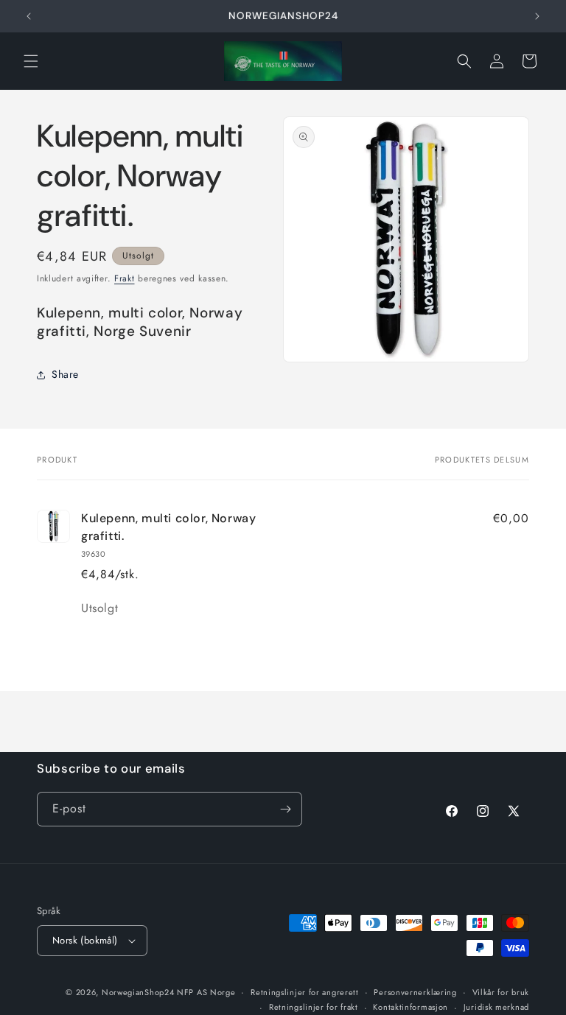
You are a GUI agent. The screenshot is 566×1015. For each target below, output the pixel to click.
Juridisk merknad (496, 1007)
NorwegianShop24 (139, 992)
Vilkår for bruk (501, 992)
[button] (31, 61)
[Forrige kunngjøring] (29, 16)
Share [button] (65, 374)
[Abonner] (285, 809)
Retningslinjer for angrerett (305, 992)
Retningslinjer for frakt (313, 1007)
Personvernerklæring (415, 992)
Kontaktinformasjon (410, 1007)
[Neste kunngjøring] (537, 16)
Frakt (124, 278)
